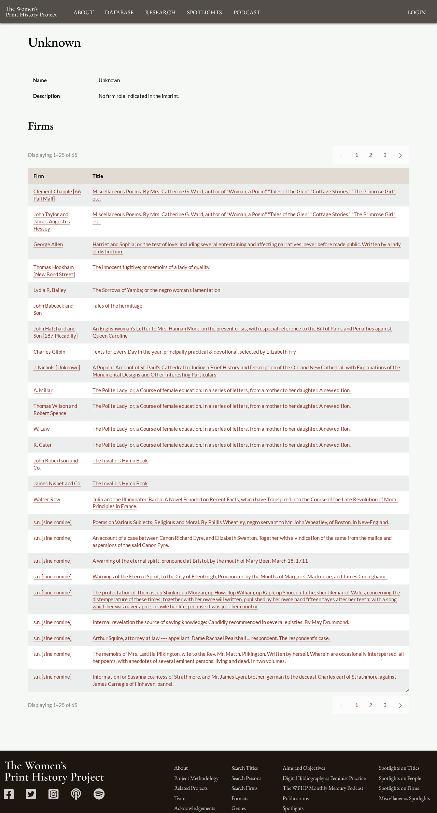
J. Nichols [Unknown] (56, 367)
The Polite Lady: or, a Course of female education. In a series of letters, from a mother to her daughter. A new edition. (222, 390)
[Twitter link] (31, 796)
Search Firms (244, 788)
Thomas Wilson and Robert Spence (55, 409)
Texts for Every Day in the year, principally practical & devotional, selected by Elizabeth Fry (194, 352)
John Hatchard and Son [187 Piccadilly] (55, 332)
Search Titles (244, 767)
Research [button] (160, 11)
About (181, 767)
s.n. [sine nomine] (52, 522)
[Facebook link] (9, 796)
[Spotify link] (99, 796)
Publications (296, 798)
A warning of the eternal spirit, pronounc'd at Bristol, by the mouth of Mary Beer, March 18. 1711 (200, 561)
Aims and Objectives (304, 767)
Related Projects (191, 788)
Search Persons (246, 778)
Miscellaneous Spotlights (404, 798)
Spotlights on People (400, 778)
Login (416, 11)
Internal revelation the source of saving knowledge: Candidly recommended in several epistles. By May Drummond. (221, 622)
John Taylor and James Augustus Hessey (51, 221)
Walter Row (46, 499)
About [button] (83, 11)
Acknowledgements (194, 808)
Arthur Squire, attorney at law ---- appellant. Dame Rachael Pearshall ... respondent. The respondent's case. (211, 638)
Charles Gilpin (49, 352)
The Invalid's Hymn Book (120, 460)
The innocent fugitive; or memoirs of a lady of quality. (151, 267)
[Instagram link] (53, 796)
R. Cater (42, 445)
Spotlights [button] (204, 11)
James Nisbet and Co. (57, 483)
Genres (238, 808)
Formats (239, 798)
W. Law (41, 429)
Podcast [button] (247, 11)
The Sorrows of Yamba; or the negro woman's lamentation (156, 290)
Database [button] (119, 11)
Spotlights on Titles (399, 767)
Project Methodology (196, 778)
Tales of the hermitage (117, 305)
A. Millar (43, 390)
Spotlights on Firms (399, 788)
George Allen (48, 244)
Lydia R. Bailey (49, 290)
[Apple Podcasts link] (76, 796)
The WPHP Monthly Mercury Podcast (323, 788)
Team (179, 798)
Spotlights (293, 808)
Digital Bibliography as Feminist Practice (324, 778)
